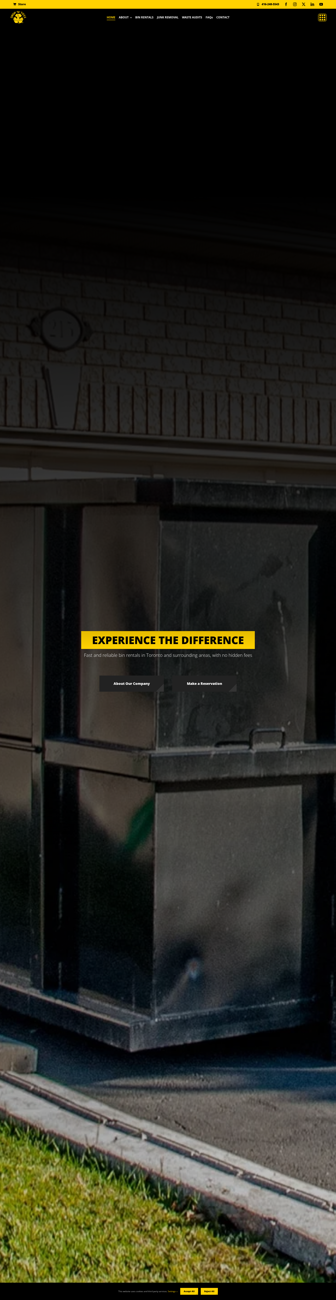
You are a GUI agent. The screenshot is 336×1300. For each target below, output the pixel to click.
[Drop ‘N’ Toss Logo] (18, 12)
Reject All (209, 1291)
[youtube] (321, 4)
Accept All (189, 1291)
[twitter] (303, 4)
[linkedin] (312, 4)
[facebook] (286, 4)
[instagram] (294, 4)
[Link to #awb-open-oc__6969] (322, 17)
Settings (172, 1291)
